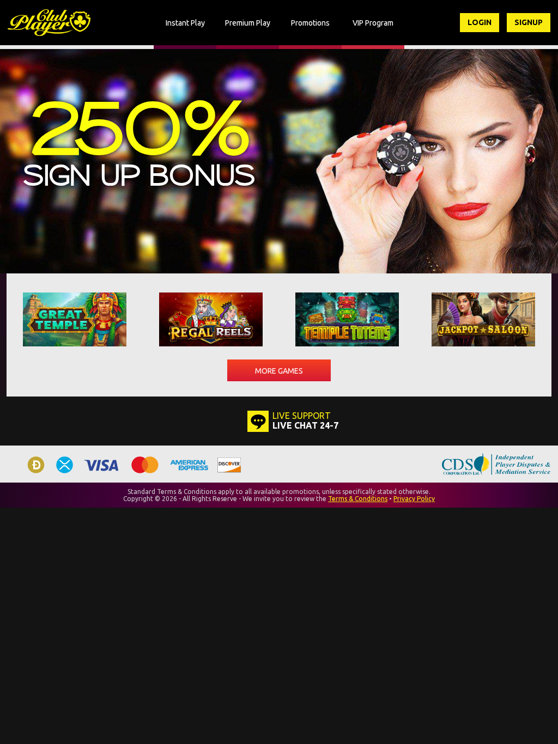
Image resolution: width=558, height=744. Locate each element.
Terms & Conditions (357, 498)
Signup (528, 22)
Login (480, 22)
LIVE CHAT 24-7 (305, 425)
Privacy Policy (414, 498)
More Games (279, 371)
